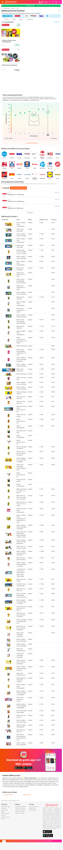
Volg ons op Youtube (20, 811)
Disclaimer (25, 840)
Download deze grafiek (32, 143)
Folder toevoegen (5, 817)
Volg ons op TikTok (19, 813)
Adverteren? (4, 808)
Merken (3, 811)
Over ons (3, 815)
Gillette (13, 8)
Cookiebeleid (49, 840)
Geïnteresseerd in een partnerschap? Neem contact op (34, 808)
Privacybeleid (43, 840)
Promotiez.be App (5, 813)
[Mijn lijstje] (56, 2)
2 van (7, 22)
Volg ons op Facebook (20, 808)
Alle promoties (7, 8)
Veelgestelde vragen (5, 806)
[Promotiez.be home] (11, 1)
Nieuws (3, 818)
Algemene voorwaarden (34, 840)
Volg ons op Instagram (20, 809)
